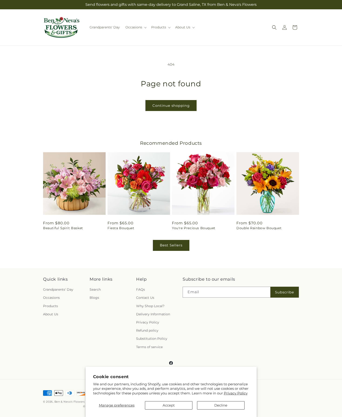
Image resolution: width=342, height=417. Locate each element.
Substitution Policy (151, 338)
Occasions (51, 298)
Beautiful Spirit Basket (63, 228)
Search (95, 289)
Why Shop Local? (150, 306)
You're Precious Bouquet (193, 228)
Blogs (94, 298)
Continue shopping (171, 105)
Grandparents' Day (58, 289)
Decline (220, 405)
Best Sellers (171, 245)
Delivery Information (153, 314)
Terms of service (149, 347)
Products (50, 306)
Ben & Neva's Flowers (69, 401)
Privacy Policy (236, 393)
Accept (169, 405)
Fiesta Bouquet (120, 228)
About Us (50, 314)
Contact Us (145, 298)
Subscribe (284, 292)
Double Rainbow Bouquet (259, 228)
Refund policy (147, 330)
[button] (135, 27)
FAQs (140, 289)
